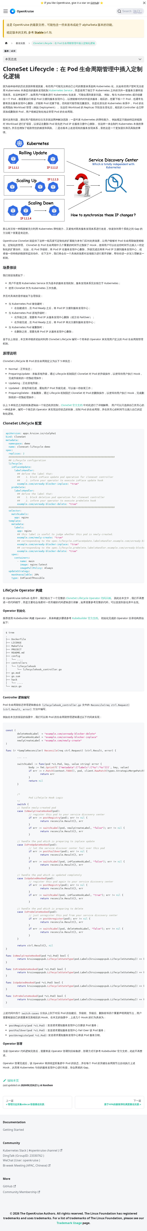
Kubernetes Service (60, 90)
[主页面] (6, 43)
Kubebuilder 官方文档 (85, 618)
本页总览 (11, 59)
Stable (39, 32)
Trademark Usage (69, 1223)
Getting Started (13, 1130)
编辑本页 (13, 1080)
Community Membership (20, 1192)
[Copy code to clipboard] (140, 433)
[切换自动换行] (133, 433)
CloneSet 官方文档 (71, 405)
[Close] (144, 3)
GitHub (95, 2)
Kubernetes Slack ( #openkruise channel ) (31, 1150)
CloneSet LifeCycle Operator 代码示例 (88, 598)
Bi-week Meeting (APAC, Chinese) (25, 1165)
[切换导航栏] (5, 11)
